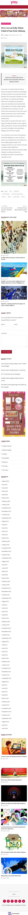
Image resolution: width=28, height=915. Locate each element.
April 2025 (5, 535)
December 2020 (6, 708)
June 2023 (5, 608)
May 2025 (5, 531)
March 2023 (5, 618)
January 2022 (5, 665)
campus (5, 191)
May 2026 (5, 491)
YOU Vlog (4, 466)
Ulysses (23, 196)
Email (16, 324)
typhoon (9, 196)
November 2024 (6, 551)
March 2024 (5, 578)
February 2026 (6, 501)
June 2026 (5, 488)
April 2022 (5, 655)
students (4, 196)
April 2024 (5, 575)
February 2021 (6, 702)
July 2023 (4, 605)
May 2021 (4, 691)
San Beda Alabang (5, 194)
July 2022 (4, 645)
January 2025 (5, 545)
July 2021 (4, 685)
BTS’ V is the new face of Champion (10, 374)
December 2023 (6, 588)
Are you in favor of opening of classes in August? (14, 756)
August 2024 (5, 561)
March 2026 (5, 498)
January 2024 (5, 585)
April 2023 (5, 615)
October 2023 (6, 595)
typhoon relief (16, 196)
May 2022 (5, 651)
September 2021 (6, 678)
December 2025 (6, 508)
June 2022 (5, 648)
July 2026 (4, 484)
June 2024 (5, 568)
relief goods (16, 191)
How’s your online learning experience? (11, 780)
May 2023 (5, 611)
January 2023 (5, 625)
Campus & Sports (6, 23)
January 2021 (5, 705)
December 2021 (6, 668)
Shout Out (4, 462)
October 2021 (6, 675)
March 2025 (5, 538)
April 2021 (5, 695)
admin (6, 35)
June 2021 (5, 688)
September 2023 (6, 598)
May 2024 (5, 571)
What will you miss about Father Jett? (11, 875)
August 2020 (5, 722)
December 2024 (6, 548)
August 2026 (5, 481)
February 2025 (6, 541)
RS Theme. (23, 905)
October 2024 (6, 555)
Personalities (5, 458)
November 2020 (6, 712)
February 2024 (6, 581)
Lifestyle (4, 454)
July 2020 (4, 725)
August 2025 (5, 521)
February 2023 (6, 621)
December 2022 (6, 628)
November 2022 (6, 631)
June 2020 (5, 728)
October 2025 (6, 514)
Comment (4, 333)
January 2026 (5, 504)
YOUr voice (5, 470)
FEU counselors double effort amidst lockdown (13, 852)
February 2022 (6, 661)
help (10, 191)
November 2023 (6, 591)
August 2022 (5, 641)
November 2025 (6, 511)
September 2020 (6, 718)
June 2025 (5, 528)
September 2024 (6, 558)
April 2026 (5, 494)
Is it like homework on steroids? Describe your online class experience (13, 827)
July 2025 (4, 524)
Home (14, 894)
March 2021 (5, 698)
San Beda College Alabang (17, 194)
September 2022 (6, 638)
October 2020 (6, 715)
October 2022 (6, 635)
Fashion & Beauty (6, 450)
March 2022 (5, 658)
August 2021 (5, 681)
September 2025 (6, 518)
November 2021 (6, 671)
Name (3, 324)
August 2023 (5, 601)
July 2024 (4, 565)
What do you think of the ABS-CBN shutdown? (13, 803)
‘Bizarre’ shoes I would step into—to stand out (13, 370)
